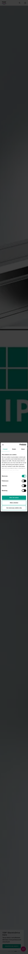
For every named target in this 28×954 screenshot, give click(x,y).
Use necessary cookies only (14, 508)
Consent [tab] (5, 449)
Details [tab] (14, 449)
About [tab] (23, 449)
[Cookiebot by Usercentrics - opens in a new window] (19, 445)
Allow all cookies (14, 497)
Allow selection (14, 502)
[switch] (24, 481)
